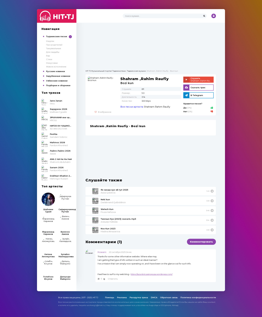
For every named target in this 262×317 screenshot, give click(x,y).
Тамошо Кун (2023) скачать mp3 (118, 219)
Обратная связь (169, 297)
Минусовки (52, 63)
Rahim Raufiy (162, 106)
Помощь (110, 297)
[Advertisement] (150, 44)
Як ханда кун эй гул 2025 (114, 190)
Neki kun (105, 199)
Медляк (50, 41)
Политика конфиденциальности (198, 297)
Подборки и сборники (58, 85)
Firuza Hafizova (108, 212)
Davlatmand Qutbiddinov (113, 202)
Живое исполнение (56, 66)
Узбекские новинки (56, 80)
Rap (48, 55)
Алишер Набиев (109, 222)
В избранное (104, 112)
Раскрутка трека (139, 297)
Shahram (149, 106)
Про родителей (54, 45)
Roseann (102, 252)
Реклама (122, 297)
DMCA (154, 297)
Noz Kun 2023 (108, 228)
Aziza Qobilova (108, 192)
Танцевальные (53, 48)
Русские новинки (55, 71)
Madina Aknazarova (110, 231)
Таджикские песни (56, 36)
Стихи (49, 59)
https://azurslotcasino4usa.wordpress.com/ (151, 274)
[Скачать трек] (212, 191)
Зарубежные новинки (58, 76)
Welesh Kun (107, 209)
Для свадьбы (52, 52)
